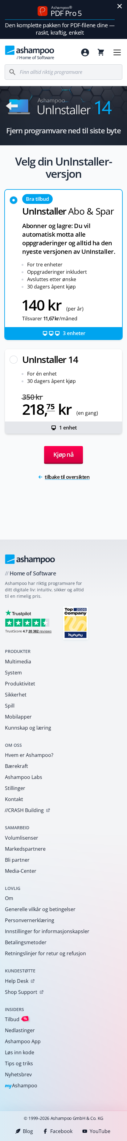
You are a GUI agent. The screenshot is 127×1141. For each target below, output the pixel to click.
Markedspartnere (25, 848)
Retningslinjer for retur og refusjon (45, 953)
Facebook (61, 1131)
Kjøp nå (63, 454)
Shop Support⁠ (21, 992)
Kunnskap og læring (28, 727)
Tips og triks (19, 1063)
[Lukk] (119, 6)
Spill (9, 705)
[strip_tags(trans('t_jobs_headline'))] (75, 623)
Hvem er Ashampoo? (29, 755)
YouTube (100, 1131)
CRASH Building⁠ (24, 810)
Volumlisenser (21, 837)
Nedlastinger (20, 1030)
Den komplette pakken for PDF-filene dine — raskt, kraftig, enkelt (59, 28)
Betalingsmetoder (26, 942)
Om (9, 898)
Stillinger (15, 788)
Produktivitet (20, 683)
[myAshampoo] (85, 52)
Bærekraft (16, 766)
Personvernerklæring (29, 920)
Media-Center (20, 871)
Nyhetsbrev (18, 1074)
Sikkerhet (16, 694)
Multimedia (18, 661)
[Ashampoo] (30, 559)
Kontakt (14, 799)
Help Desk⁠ (16, 981)
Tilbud (16, 1019)
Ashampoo (21, 1086)
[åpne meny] (117, 52)
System (13, 672)
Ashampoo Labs (23, 777)
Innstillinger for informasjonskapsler (47, 931)
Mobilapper (18, 716)
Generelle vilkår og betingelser (40, 909)
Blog (28, 1131)
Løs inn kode (19, 1052)
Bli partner (17, 860)
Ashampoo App (23, 1041)
